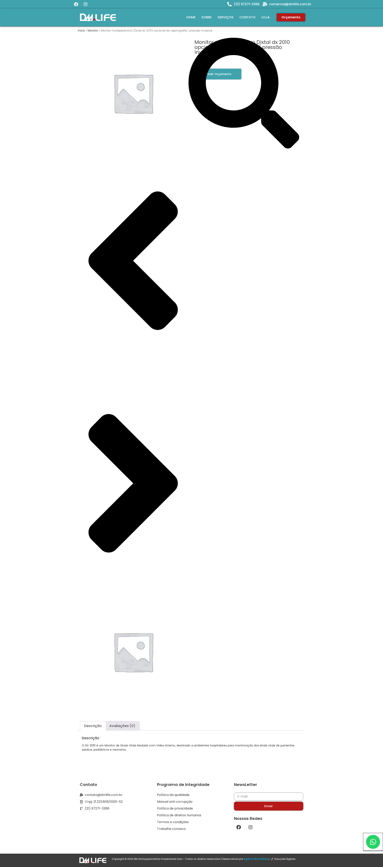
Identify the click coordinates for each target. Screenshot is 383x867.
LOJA (266, 17)
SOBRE (206, 17)
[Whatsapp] (373, 842)
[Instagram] (85, 4)
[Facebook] (76, 4)
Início (81, 30)
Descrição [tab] (93, 725)
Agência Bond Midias (257, 859)
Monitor (93, 30)
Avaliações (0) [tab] (122, 725)
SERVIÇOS (225, 17)
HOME (190, 17)
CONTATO (247, 17)
